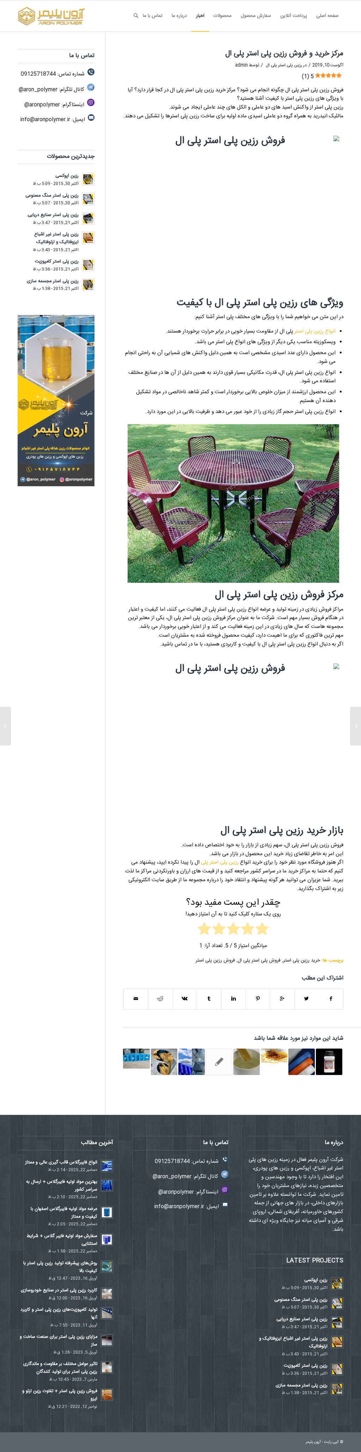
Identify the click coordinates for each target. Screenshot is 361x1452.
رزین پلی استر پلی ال (284, 65)
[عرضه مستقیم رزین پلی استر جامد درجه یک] (355, 726)
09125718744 (38, 74)
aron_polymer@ (38, 89)
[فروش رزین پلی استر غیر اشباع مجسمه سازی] (219, 1062)
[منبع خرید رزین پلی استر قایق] (301, 1062)
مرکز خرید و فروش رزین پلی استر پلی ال (284, 54)
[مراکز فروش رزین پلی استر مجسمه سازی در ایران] (329, 1062)
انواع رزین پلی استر (315, 331)
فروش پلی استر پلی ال (259, 960)
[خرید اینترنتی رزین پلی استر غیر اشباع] (191, 1062)
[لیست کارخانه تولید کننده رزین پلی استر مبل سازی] (164, 1062)
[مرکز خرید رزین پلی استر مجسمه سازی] (274, 1056)
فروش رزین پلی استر (215, 960)
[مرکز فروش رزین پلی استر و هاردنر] (136, 1058)
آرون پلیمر (313, 1442)
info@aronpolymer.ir (45, 119)
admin (241, 65)
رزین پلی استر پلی (220, 862)
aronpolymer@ (42, 104)
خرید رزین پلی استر (301, 960)
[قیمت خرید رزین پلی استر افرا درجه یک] (246, 1062)
